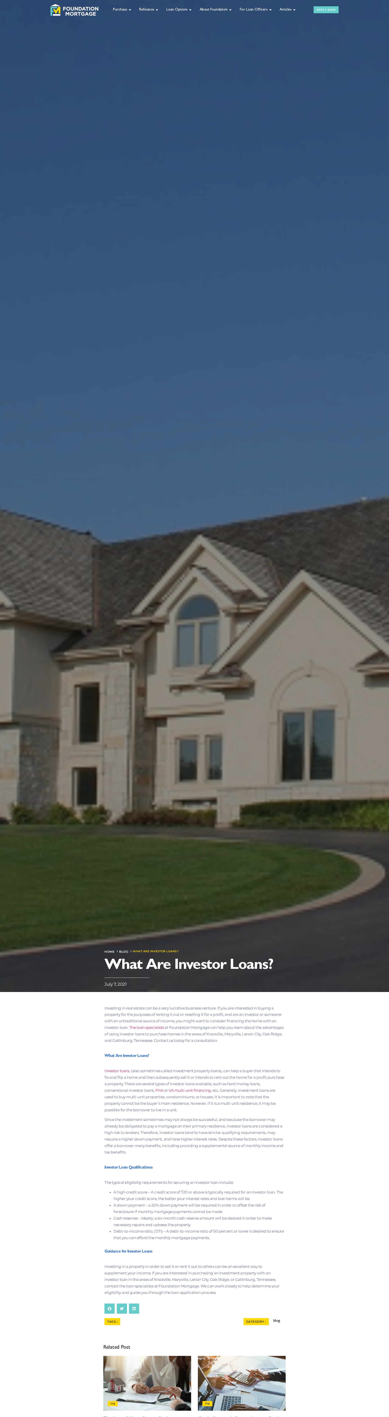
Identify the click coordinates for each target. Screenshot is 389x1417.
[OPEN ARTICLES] (294, 10)
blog (123, 951)
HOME (109, 951)
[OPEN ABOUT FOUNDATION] (231, 10)
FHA (159, 1090)
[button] (109, 1309)
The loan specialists (146, 1027)
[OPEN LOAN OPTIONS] (190, 10)
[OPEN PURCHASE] (130, 10)
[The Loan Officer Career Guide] (147, 1383)
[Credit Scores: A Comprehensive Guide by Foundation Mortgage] (242, 1383)
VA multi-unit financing (190, 1090)
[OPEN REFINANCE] (157, 10)
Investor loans (116, 1071)
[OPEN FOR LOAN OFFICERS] (270, 10)
